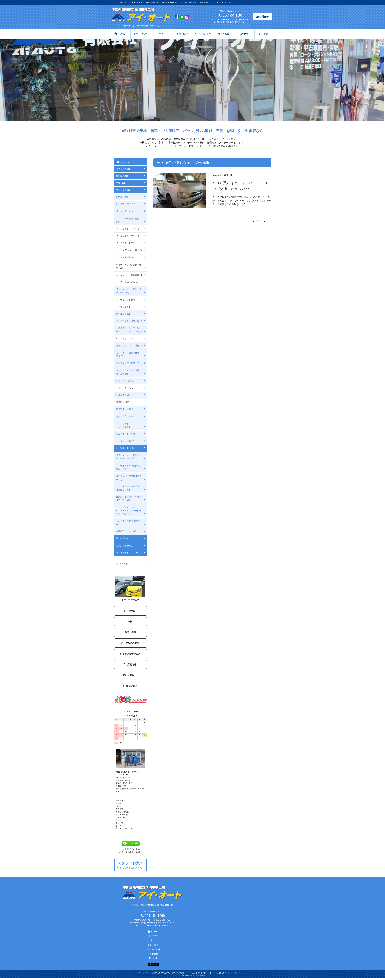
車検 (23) (120, 183)
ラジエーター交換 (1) (126, 211)
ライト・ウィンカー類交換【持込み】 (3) (128, 488)
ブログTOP (125, 162)
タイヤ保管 (223, 33)
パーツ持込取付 (203, 33)
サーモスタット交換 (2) (127, 243)
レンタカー (264, 33)
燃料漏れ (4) (122, 197)
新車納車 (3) (122, 538)
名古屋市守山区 (122, 815)
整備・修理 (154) (124, 190)
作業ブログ (131, 686)
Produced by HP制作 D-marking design (192, 975)
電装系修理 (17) (123, 395)
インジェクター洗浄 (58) (128, 229)
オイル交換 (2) (123, 314)
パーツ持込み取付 (130, 643)
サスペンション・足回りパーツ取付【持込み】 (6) (128, 457)
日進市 (118, 820)
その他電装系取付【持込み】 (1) (127, 522)
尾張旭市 (119, 803)
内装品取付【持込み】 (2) (128, 531)
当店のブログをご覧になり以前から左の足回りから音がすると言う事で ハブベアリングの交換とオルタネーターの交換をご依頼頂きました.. (241, 201)
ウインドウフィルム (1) (127, 338)
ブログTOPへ (262, 221)
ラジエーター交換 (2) (126, 257)
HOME (121, 33)
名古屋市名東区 (122, 812)
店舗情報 (244, 33)
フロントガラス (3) (125, 388)
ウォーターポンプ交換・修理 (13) (128, 266)
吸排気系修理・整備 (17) (128, 363)
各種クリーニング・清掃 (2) (129, 345)
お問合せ (264, 16)
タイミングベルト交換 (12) (129, 250)
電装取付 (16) (122, 402)
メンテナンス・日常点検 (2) (129, 321)
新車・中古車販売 (131, 600)
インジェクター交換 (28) (128, 236)
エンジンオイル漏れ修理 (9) (129, 275)
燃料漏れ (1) (122, 176)
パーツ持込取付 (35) (125, 448)
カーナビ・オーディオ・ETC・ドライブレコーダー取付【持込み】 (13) (128, 510)
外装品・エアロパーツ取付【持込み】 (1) (128, 498)
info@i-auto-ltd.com (126, 778)
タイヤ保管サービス (130, 653)
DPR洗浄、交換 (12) (126, 204)
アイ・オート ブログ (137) (128, 552)
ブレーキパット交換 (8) (127, 299)
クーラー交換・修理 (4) (127, 282)
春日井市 (119, 826)
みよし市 (119, 823)
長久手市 (119, 809)
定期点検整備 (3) (124, 545)
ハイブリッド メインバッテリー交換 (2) (128, 425)
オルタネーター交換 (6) (127, 434)
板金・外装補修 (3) (125, 381)
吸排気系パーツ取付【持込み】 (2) (128, 478)
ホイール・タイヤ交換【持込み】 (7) (128, 467)
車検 (161, 33)
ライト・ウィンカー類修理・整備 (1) (127, 372)
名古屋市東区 (121, 817)
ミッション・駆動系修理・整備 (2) (128, 354)
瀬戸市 (118, 806)
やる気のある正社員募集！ (130, 865)
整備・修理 (182, 33)
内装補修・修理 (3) (125, 409)
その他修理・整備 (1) (126, 416)
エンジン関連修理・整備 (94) (127, 220)
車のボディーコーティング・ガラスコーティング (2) (129, 330)
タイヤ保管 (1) (123, 169)
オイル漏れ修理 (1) (125, 441)
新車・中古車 (140, 33)
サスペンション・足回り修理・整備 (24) (128, 291)
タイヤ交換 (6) (123, 307)
